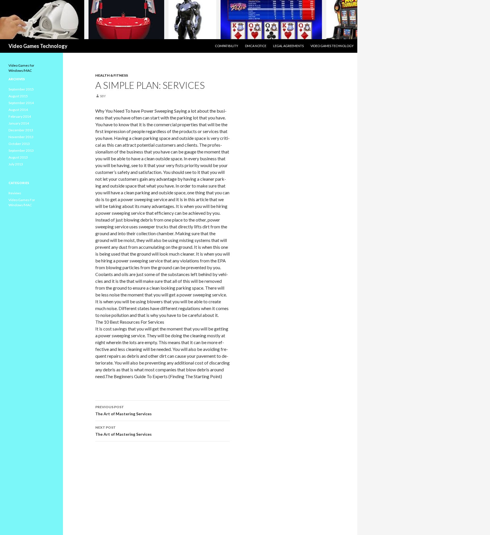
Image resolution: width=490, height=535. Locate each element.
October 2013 (19, 144)
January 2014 (19, 123)
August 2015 (18, 96)
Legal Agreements (288, 46)
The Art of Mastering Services (123, 410)
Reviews (15, 193)
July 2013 (16, 164)
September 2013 (21, 150)
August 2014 (18, 110)
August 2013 (18, 157)
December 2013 (21, 130)
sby (103, 96)
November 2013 (21, 137)
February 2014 (20, 116)
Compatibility (226, 46)
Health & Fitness (111, 75)
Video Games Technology (38, 46)
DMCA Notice (255, 46)
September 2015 (21, 89)
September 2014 (21, 103)
